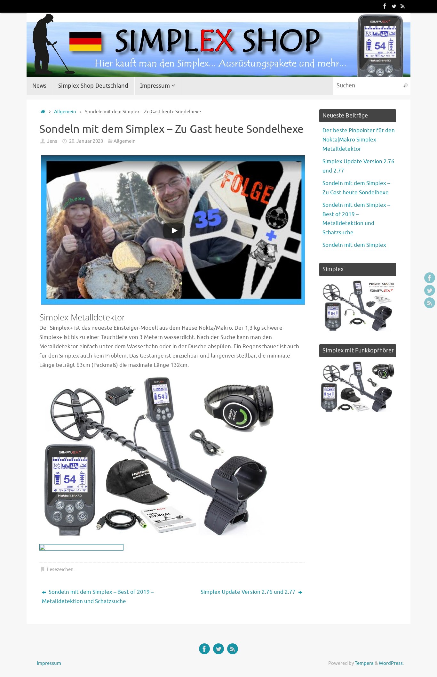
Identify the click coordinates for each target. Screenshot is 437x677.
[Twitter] (393, 6)
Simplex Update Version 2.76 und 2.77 (249, 592)
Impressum (49, 663)
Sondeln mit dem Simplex (354, 245)
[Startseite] (42, 112)
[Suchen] (405, 86)
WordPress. (391, 663)
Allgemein (65, 112)
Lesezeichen (60, 569)
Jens (52, 141)
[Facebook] (384, 6)
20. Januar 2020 (86, 141)
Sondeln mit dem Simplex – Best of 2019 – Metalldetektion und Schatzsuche (98, 597)
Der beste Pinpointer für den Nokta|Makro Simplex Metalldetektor (358, 139)
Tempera (364, 663)
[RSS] (402, 6)
